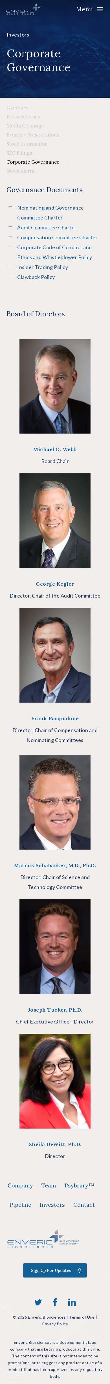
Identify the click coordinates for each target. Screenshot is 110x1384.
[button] (89, 8)
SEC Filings (19, 153)
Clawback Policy (36, 277)
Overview (17, 108)
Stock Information (27, 144)
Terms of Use (81, 1317)
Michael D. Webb (55, 449)
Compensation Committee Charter (57, 237)
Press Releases (23, 117)
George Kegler (55, 584)
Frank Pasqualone (55, 718)
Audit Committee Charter (47, 227)
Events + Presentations (32, 135)
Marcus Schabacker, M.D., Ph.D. (55, 865)
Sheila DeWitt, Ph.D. (55, 1144)
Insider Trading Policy (42, 267)
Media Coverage (25, 126)
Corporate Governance (33, 162)
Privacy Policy (55, 1323)
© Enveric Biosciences (39, 1317)
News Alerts (20, 171)
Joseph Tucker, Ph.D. (55, 1009)
